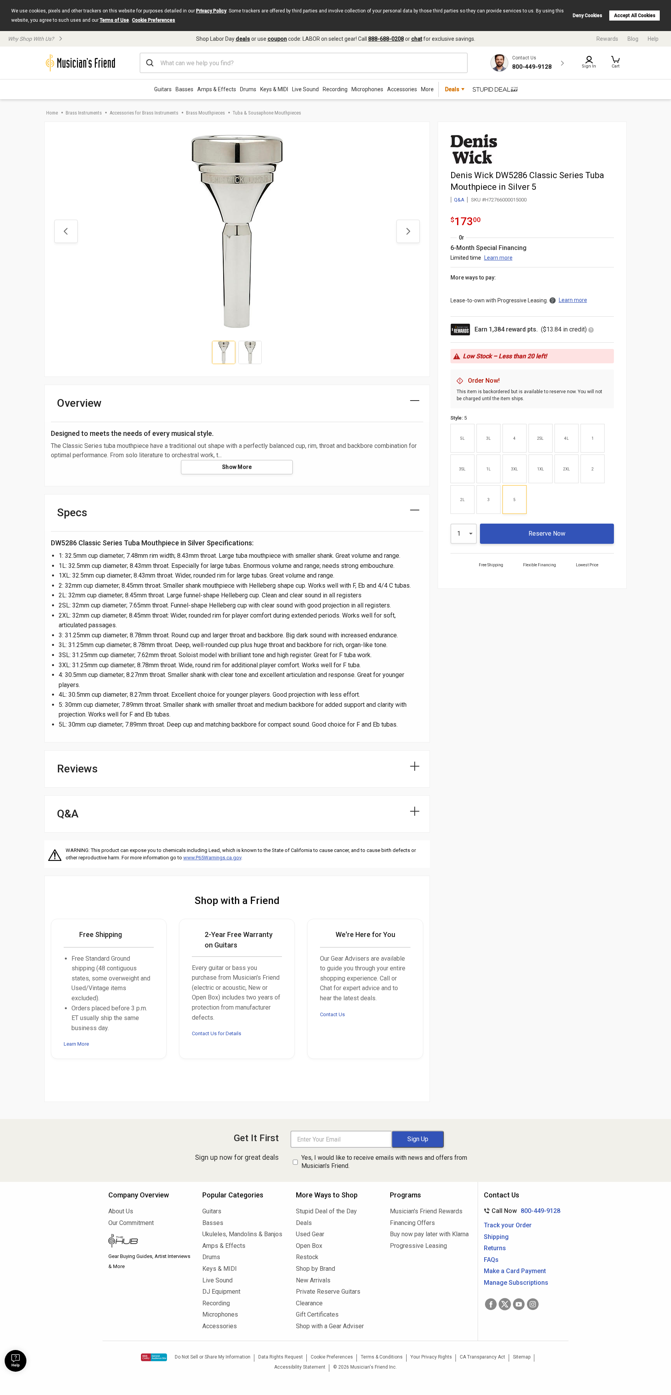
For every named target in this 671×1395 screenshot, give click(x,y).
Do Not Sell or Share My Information (212, 1357)
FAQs (491, 1259)
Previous (66, 231)
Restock (307, 1257)
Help (653, 39)
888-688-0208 (386, 39)
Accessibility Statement (299, 1367)
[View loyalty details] (591, 330)
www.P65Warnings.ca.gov (212, 858)
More (427, 89)
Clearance (309, 1303)
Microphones (367, 89)
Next (408, 231)
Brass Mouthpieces (205, 113)
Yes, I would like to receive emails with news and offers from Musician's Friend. (384, 1161)
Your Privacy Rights (431, 1357)
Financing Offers (412, 1223)
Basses (184, 89)
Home (52, 113)
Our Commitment (131, 1223)
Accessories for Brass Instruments (144, 113)
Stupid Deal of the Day (326, 1211)
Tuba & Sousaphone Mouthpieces (267, 113)
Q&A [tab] (67, 813)
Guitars (163, 89)
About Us (120, 1211)
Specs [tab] (72, 512)
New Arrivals (313, 1280)
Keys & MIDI (274, 89)
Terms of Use (114, 20)
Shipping (496, 1237)
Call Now (520, 1211)
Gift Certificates (317, 1314)
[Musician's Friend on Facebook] (491, 1304)
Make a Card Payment (515, 1271)
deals (243, 39)
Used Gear (310, 1234)
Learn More (76, 1044)
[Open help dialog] (15, 1361)
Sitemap (521, 1357)
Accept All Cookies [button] (634, 15)
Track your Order (508, 1225)
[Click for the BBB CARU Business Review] (154, 1357)
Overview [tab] (79, 403)
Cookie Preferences (153, 20)
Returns (495, 1248)
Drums (248, 89)
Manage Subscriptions (516, 1282)
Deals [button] (452, 89)
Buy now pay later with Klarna (429, 1234)
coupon (277, 39)
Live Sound (305, 89)
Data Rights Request (280, 1357)
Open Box (309, 1245)
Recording (335, 89)
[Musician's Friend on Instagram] (533, 1304)
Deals (304, 1223)
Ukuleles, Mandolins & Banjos (242, 1234)
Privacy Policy (211, 11)
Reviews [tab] (77, 768)
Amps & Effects (216, 89)
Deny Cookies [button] (587, 15)
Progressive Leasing (418, 1245)
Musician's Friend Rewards (426, 1211)
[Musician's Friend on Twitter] (505, 1304)
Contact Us (332, 1014)
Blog (633, 39)
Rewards (607, 39)
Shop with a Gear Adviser (330, 1326)
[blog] (149, 1241)
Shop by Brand (315, 1268)
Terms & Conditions (382, 1357)
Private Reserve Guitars (328, 1291)
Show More (237, 467)
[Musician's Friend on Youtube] (519, 1304)
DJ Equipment (221, 1291)
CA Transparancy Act (482, 1357)
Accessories (402, 89)
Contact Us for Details (216, 1033)
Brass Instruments (84, 113)
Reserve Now (546, 533)
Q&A (459, 200)
